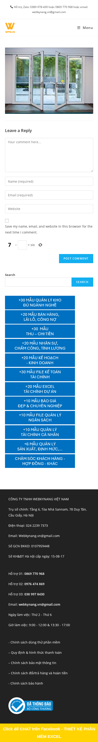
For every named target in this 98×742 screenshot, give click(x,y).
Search (10, 275)
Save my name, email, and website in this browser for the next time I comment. (49, 229)
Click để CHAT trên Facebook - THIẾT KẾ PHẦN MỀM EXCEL (49, 733)
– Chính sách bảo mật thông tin (32, 663)
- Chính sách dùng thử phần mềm (34, 642)
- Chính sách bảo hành (25, 683)
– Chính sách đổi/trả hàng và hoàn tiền (38, 673)
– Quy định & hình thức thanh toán (35, 652)
